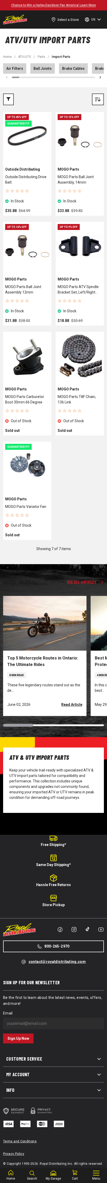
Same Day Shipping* (53, 865)
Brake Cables (73, 68)
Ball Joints (43, 68)
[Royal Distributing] (15, 19)
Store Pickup (53, 905)
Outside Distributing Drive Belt (25, 179)
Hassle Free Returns (53, 885)
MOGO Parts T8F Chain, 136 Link (77, 399)
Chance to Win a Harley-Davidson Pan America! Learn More (53, 5)
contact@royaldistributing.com (57, 962)
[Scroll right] (100, 77)
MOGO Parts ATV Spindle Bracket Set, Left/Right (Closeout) (78, 290)
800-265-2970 (56, 946)
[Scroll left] (6, 77)
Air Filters (14, 68)
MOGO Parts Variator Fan (25, 507)
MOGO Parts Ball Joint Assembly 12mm (23, 289)
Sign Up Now (18, 1038)
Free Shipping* (53, 845)
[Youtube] (101, 929)
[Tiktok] (87, 929)
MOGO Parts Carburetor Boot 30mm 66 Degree (24, 399)
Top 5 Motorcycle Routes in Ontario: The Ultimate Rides (42, 661)
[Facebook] (60, 929)
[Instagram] (74, 929)
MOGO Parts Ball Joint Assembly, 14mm (76, 179)
